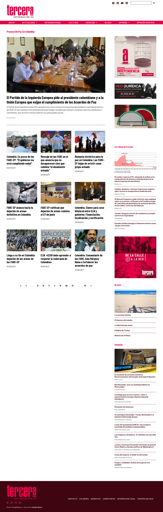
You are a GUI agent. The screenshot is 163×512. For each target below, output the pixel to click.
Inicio (12, 22)
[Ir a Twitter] (118, 3)
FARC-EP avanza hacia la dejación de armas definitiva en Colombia (20, 211)
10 (66, 285)
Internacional (53, 22)
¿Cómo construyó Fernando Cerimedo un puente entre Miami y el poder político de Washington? (135, 446)
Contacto (72, 499)
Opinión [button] (123, 22)
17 (85, 285)
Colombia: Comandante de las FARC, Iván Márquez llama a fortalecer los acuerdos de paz (89, 260)
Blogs (108, 22)
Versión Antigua (145, 499)
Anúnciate (96, 499)
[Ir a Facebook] (113, 3)
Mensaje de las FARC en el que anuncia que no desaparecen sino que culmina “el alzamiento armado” (54, 163)
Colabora (84, 499)
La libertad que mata (123, 325)
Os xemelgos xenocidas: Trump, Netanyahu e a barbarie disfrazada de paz (134, 416)
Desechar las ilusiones (124, 407)
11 (72, 285)
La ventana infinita (123, 315)
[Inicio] (20, 11)
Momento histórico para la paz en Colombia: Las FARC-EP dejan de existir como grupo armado (89, 162)
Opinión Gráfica (145, 22)
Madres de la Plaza (122, 335)
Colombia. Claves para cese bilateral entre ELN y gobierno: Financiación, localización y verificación (89, 213)
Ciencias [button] (91, 22)
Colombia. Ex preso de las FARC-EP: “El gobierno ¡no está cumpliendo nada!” (20, 160)
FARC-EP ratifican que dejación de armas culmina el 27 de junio (55, 211)
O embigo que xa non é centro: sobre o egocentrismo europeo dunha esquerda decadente (131, 397)
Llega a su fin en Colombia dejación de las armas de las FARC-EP (21, 258)
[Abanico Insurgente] (135, 121)
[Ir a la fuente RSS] (127, 3)
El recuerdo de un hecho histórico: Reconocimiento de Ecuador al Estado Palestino (135, 376)
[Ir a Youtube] (122, 3)
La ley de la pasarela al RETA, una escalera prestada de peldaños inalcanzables (132, 426)
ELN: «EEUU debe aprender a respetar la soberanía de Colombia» (56, 258)
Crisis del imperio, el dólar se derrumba (131, 455)
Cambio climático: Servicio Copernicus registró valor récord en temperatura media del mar (135, 190)
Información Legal (126, 499)
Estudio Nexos (37, 507)
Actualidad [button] (28, 22)
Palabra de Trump (122, 330)
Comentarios (109, 499)
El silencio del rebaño (123, 320)
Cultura (73, 22)
